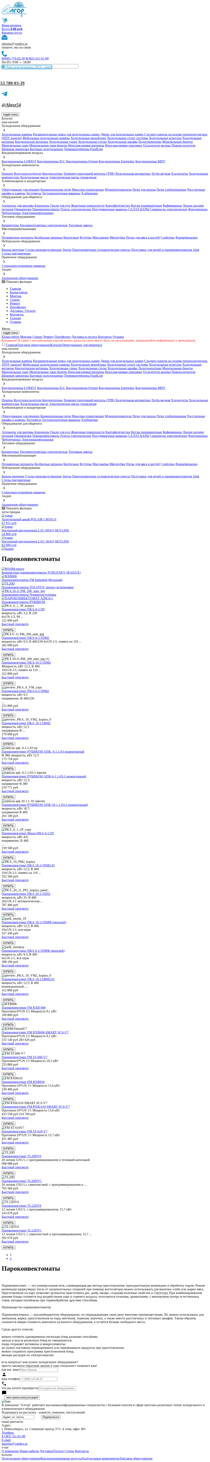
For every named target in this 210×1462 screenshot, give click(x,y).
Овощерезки (23, 209)
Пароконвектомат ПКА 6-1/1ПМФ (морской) (33, 950)
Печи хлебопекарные (171, 189)
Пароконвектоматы (45, 209)
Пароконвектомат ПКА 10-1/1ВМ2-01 (28, 979)
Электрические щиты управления (72, 177)
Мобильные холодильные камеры (46, 138)
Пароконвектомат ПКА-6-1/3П (23, 609)
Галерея (15, 318)
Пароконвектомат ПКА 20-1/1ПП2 (26, 894)
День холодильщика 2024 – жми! (28, 67)
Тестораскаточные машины (61, 193)
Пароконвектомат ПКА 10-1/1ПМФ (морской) (34, 922)
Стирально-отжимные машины (23, 265)
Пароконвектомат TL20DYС (22, 1181)
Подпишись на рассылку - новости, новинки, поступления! (43, 1412)
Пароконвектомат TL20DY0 (21, 1156)
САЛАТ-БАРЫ (138, 209)
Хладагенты (179, 173)
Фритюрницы (198, 209)
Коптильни (71, 237)
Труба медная (160, 173)
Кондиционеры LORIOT (19, 161)
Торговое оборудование (33, 345)
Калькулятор (18, 292)
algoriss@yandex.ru (14, 43)
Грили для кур (60, 205)
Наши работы (29, 1451)
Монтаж (15, 296)
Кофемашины (172, 205)
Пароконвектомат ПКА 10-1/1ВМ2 (26, 723)
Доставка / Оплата (22, 310)
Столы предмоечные (16, 253)
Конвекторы (10, 225)
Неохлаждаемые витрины (86, 145)
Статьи (69, 1451)
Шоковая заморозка (15, 149)
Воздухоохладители (27, 173)
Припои (7, 173)
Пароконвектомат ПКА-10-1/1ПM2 (26, 662)
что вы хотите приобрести (20, 1388)
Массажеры (100, 237)
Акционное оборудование (20, 278)
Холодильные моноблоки (88, 138)
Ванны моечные (13, 250)
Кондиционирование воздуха (61, 1458)
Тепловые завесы (80, 225)
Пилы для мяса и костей (143, 237)
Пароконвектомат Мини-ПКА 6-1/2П (28, 833)
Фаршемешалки (186, 237)
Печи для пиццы (144, 189)
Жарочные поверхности (88, 205)
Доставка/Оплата (52, 1451)
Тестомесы (33, 193)
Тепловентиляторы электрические (44, 225)
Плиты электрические (75, 209)
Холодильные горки (63, 141)
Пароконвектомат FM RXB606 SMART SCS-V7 (35, 1032)
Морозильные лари (15, 145)
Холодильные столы (92, 141)
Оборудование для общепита (82, 345)
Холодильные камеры (17, 134)
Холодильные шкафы (122, 141)
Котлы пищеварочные (146, 205)
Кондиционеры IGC (51, 161)
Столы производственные (43, 250)
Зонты (67, 250)
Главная (15, 288)
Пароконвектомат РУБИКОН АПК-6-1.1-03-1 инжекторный (44, 776)
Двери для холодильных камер (121, 134)
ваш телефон (10, 1379)
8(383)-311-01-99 (37, 58)
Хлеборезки (89, 193)
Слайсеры (168, 237)
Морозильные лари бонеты (48, 145)
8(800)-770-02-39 (13, 58)
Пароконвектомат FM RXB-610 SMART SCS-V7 (36, 1106)
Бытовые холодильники (46, 149)
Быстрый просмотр (15, 624)
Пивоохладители (183, 145)
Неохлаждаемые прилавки (123, 145)
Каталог (56, 345)
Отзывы (15, 322)
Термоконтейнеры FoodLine (83, 149)
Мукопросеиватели (118, 189)
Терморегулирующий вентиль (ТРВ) (89, 173)
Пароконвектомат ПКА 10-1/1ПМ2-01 (28, 865)
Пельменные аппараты (18, 237)
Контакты (17, 314)
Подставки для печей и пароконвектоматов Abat (165, 250)
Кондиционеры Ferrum (82, 161)
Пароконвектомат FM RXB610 (23, 1082)
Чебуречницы (11, 213)
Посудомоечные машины (109, 209)
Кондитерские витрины (31, 141)
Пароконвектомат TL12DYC (22, 1230)
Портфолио (18, 307)
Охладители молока (157, 145)
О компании (10, 1451)
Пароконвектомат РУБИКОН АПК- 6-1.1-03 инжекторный (43, 751)
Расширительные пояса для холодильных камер (66, 134)
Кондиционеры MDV (150, 161)
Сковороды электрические (168, 209)
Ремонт (15, 303)
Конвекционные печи (55, 189)
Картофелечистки (117, 205)
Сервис (37, 336)
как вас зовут (11, 1369)
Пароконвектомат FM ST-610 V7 (24, 1131)
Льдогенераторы (149, 141)
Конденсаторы (52, 173)
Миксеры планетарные (88, 189)
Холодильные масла (34, 177)
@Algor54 (11, 104)
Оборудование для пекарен (21, 189)
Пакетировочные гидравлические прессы (101, 250)
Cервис (15, 299)
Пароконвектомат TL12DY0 (21, 1205)
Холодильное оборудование (21, 1458)
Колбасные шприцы (48, 237)
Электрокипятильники (38, 213)
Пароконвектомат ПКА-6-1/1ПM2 (25, 638)
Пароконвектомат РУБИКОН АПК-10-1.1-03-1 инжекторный (45, 805)
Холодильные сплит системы (127, 138)
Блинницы (41, 205)
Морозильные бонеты (177, 141)
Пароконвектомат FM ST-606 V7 (24, 1057)
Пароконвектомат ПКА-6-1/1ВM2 (25, 691)
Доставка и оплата (84, 336)
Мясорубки (117, 237)
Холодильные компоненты (100, 1458)
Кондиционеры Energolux (117, 161)
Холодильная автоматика (133, 173)
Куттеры (86, 237)
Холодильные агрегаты (165, 138)
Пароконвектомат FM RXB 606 (24, 1007)
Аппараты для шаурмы (18, 205)
